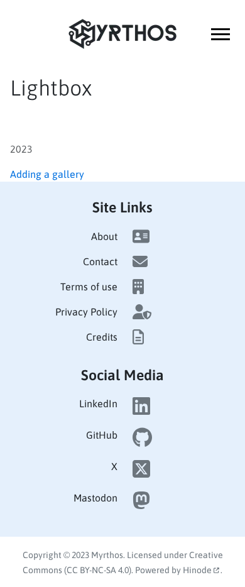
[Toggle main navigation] (220, 34)
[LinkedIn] (141, 409)
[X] (141, 472)
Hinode (198, 570)
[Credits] (138, 337)
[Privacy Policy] (142, 311)
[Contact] (140, 261)
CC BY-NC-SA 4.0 (98, 570)
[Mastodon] (141, 504)
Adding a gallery (47, 174)
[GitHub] (142, 441)
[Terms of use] (138, 286)
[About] (141, 236)
